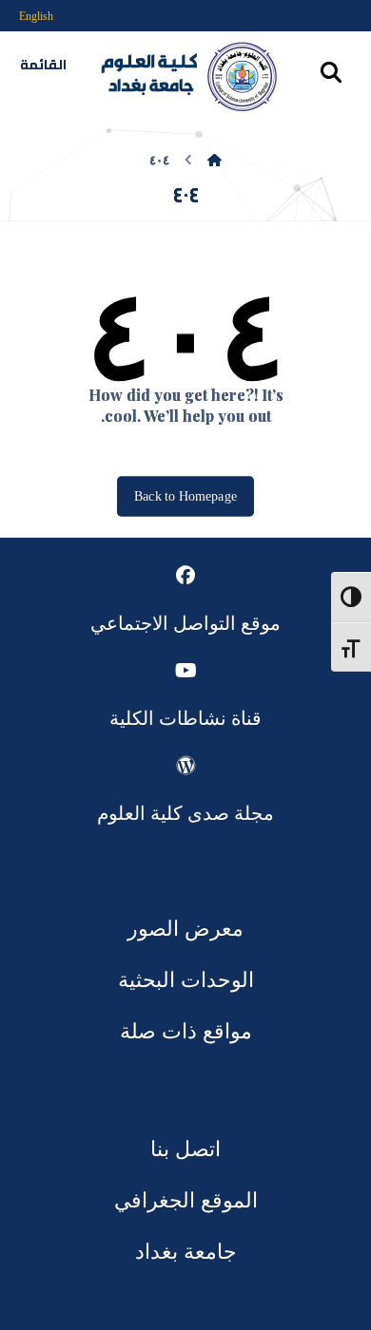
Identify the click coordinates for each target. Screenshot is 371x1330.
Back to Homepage (185, 496)
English (36, 16)
